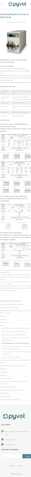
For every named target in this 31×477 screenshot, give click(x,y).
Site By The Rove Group (16, 474)
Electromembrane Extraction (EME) (10, 399)
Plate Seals (3, 369)
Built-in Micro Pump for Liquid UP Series (13, 334)
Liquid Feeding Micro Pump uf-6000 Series (15, 343)
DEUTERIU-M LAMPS (6, 378)
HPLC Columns (4, 322)
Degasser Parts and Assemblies (9, 307)
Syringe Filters (4, 372)
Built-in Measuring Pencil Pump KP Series (14, 331)
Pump (1, 325)
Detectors (3, 316)
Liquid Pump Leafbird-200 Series (11, 357)
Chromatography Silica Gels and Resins (12, 304)
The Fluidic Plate (5, 393)
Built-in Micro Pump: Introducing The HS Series (15, 328)
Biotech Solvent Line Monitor (8, 387)
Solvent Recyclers (5, 396)
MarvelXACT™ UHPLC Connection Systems (12, 365)
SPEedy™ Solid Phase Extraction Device (12, 390)
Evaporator (3, 319)
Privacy (20, 466)
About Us (11, 466)
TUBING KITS (4, 375)
